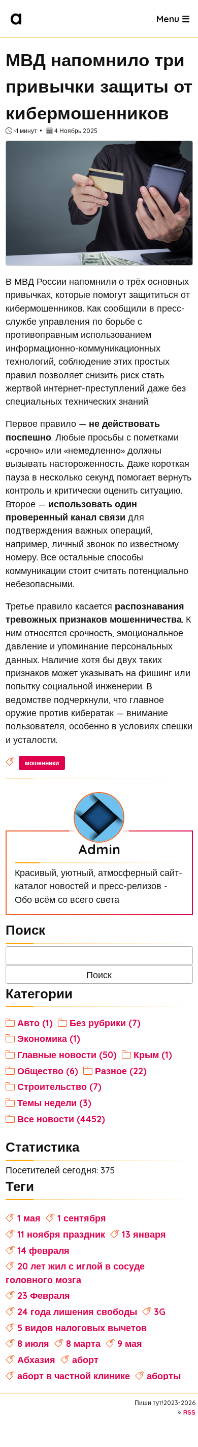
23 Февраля (43, 1295)
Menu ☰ (173, 18)
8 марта (83, 1343)
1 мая (29, 1217)
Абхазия (36, 1359)
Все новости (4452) (61, 1118)
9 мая (129, 1343)
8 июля (33, 1343)
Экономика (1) (48, 1038)
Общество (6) (47, 1070)
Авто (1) (35, 1022)
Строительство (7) (59, 1086)
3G (160, 1311)
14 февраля (43, 1250)
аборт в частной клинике (73, 1375)
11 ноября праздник (61, 1234)
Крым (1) (153, 1054)
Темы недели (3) (54, 1102)
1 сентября (81, 1217)
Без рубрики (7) (105, 1022)
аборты (164, 1375)
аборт (85, 1359)
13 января (144, 1234)
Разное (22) (121, 1070)
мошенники (42, 763)
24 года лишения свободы (77, 1311)
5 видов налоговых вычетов (82, 1327)
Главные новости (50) (67, 1054)
